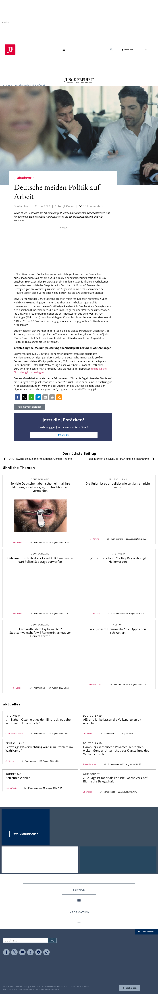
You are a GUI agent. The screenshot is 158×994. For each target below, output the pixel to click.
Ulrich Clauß (11, 788)
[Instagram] (30, 952)
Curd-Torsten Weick (14, 733)
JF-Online (17, 542)
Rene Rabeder (89, 764)
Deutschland (22, 206)
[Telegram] (38, 952)
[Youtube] (22, 952)
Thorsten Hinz (95, 684)
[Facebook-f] (6, 952)
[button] (64, 49)
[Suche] (52, 940)
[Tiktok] (46, 952)
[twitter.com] (14, 952)
